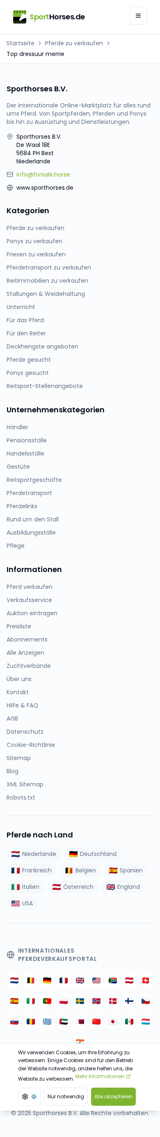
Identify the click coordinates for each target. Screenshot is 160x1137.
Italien (30, 887)
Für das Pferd (25, 320)
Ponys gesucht (28, 373)
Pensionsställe (27, 440)
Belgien (85, 870)
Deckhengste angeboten (42, 346)
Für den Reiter (26, 333)
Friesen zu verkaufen (36, 254)
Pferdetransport (29, 493)
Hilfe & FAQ (22, 705)
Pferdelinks (22, 506)
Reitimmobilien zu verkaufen (47, 281)
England (128, 887)
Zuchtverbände (29, 666)
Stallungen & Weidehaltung (46, 294)
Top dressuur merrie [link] (35, 54)
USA (27, 903)
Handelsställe (25, 453)
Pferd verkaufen (30, 587)
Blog (12, 771)
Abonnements (27, 639)
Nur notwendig (66, 1096)
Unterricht (21, 307)
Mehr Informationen (99, 1076)
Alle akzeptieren (113, 1096)
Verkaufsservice (29, 600)
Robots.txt (21, 797)
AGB (12, 718)
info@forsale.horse (43, 174)
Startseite (20, 43)
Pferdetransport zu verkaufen (49, 267)
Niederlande (39, 854)
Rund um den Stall (33, 519)
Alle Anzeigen (25, 653)
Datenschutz (25, 732)
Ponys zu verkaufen (34, 241)
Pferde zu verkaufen (74, 43)
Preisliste (19, 626)
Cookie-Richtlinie (31, 745)
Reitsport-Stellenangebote (45, 386)
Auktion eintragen (32, 613)
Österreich (78, 887)
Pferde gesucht (29, 360)
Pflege (16, 546)
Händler (17, 427)
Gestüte (18, 467)
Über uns (19, 679)
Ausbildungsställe (31, 532)
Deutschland (98, 854)
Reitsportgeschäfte (34, 480)
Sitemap (19, 758)
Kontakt (18, 692)
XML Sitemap (25, 784)
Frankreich (37, 870)
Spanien (131, 870)
